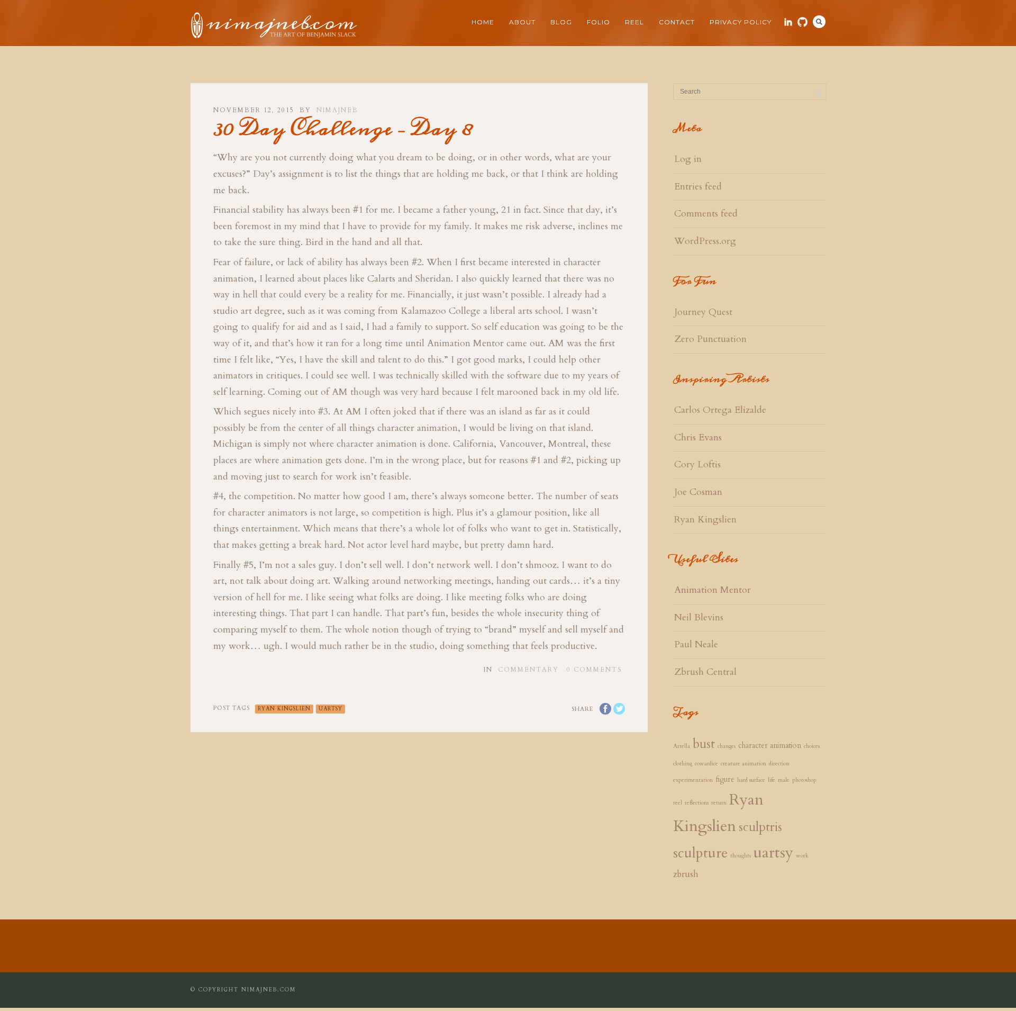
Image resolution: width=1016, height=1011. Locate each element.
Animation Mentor (712, 590)
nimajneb (337, 110)
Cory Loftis (697, 464)
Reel (634, 22)
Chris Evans (698, 437)
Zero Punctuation (710, 339)
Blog (561, 22)
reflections (697, 803)
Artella (681, 746)
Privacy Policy (741, 22)
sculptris (760, 827)
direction (779, 764)
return (719, 803)
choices (812, 746)
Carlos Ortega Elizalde (720, 410)
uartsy (330, 708)
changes (727, 746)
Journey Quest (703, 312)
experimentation (693, 780)
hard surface (751, 780)
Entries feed (698, 186)
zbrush (685, 874)
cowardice (706, 764)
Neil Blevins (698, 617)
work (802, 856)
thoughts (740, 856)
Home (482, 22)
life (771, 780)
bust (704, 744)
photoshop (804, 780)
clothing (682, 764)
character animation (769, 746)
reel (677, 803)
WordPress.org (705, 241)
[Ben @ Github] (802, 22)
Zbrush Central (705, 672)
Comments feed (706, 213)
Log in (688, 159)
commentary (528, 669)
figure (724, 779)
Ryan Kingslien (284, 708)
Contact (677, 22)
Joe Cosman (698, 492)
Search (819, 21)
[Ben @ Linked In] (788, 22)
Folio (598, 22)
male (784, 780)
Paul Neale (696, 644)
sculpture (700, 853)
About (522, 22)
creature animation (743, 764)
